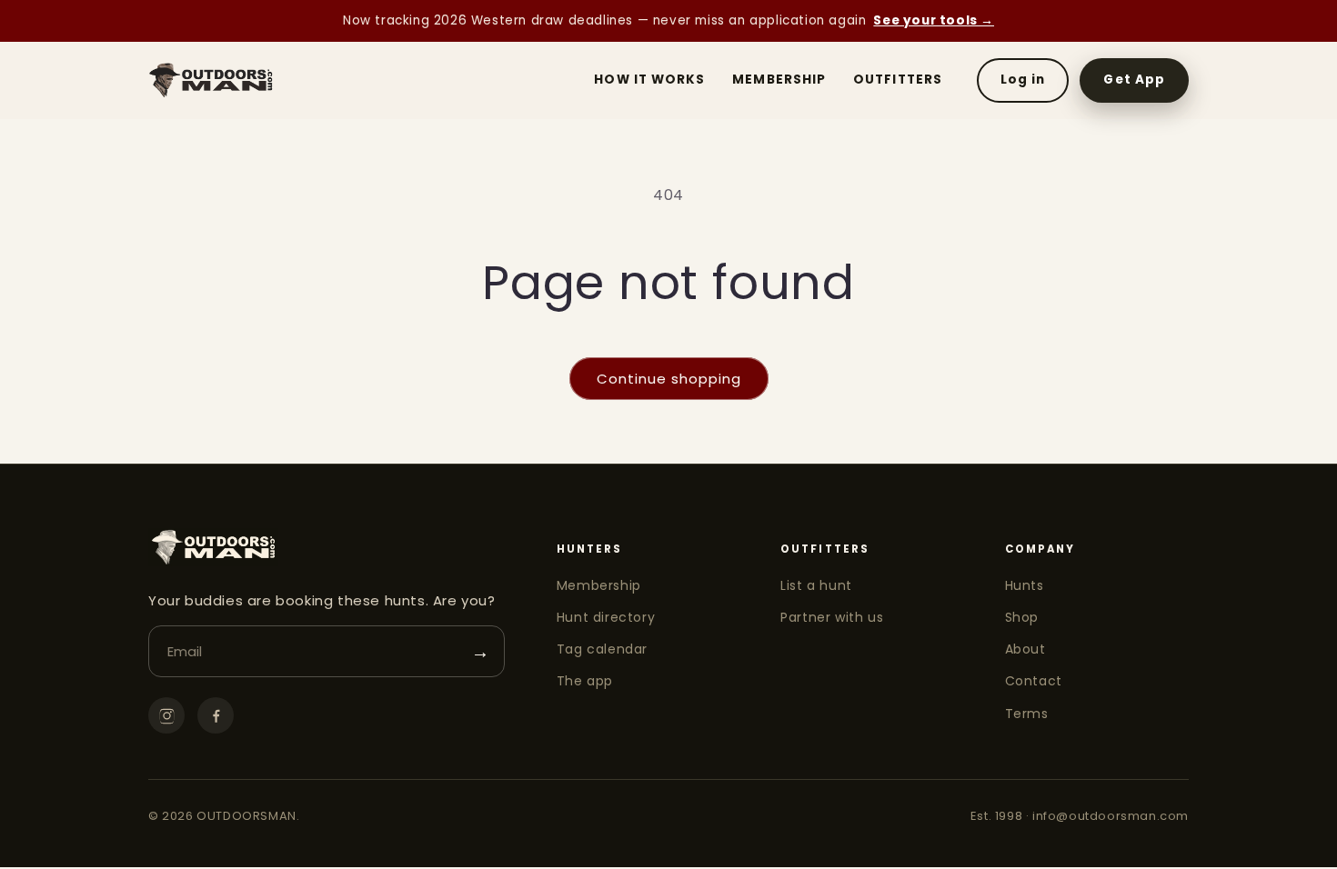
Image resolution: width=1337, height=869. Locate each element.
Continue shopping (669, 378)
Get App (1134, 79)
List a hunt (816, 585)
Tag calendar (602, 649)
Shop (1022, 617)
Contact (1033, 681)
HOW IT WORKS (649, 79)
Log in (1022, 79)
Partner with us (831, 617)
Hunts (1024, 585)
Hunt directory (606, 617)
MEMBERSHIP (779, 79)
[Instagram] (166, 715)
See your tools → (933, 20)
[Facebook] (215, 715)
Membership (599, 585)
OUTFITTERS (897, 79)
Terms (1027, 713)
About (1025, 649)
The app (585, 681)
